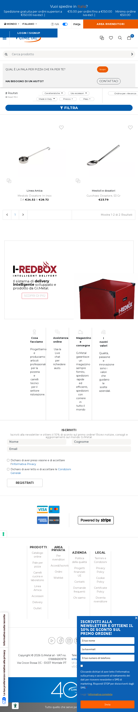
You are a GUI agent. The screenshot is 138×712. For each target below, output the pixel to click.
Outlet (37, 608)
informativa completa (100, 694)
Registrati (25, 483)
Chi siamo (79, 597)
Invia (107, 704)
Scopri (102, 69)
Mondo (11, 23)
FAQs (76, 24)
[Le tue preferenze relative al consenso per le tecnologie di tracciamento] (3, 534)
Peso (86, 99)
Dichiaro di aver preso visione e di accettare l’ (38, 462)
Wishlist (58, 577)
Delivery (37, 602)
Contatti (79, 581)
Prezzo (67, 99)
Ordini (58, 571)
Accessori (37, 596)
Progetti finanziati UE (79, 572)
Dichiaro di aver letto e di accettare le (41, 471)
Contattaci (108, 81)
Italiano (28, 23)
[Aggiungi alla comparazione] (8, 180)
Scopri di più (34, 295)
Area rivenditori (110, 24)
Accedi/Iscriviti (60, 565)
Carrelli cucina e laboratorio (37, 576)
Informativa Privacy (24, 464)
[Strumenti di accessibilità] (15, 705)
